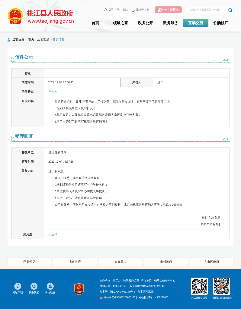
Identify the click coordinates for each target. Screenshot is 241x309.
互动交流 (195, 23)
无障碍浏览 (142, 9)
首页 (95, 23)
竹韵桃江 (220, 23)
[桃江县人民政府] (41, 16)
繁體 (125, 9)
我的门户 (113, 9)
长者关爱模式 (170, 9)
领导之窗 (120, 23)
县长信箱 (59, 39)
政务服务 (170, 23)
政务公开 (145, 23)
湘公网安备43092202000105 (119, 297)
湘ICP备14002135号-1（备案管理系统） (133, 291)
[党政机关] (79, 288)
